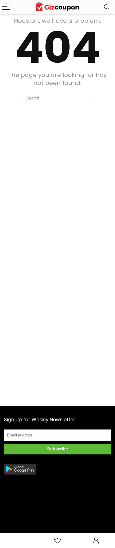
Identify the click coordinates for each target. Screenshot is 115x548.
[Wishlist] (57, 540)
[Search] (106, 7)
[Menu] (6, 7)
